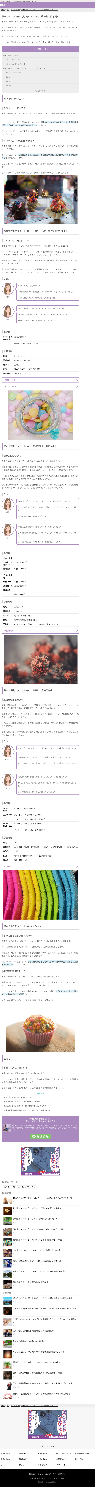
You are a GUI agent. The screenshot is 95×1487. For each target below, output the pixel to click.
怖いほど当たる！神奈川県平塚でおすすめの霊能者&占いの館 (38, 1351)
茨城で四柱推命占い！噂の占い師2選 (28, 1341)
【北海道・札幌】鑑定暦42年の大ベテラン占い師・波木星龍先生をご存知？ (44, 1308)
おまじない (42, 1464)
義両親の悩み (61, 1459)
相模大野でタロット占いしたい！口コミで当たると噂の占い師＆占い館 (42, 1197)
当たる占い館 (15, 10)
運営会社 (61, 1474)
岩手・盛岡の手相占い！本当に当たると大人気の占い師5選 (37, 1373)
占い (8, 10)
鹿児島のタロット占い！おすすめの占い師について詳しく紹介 (39, 1229)
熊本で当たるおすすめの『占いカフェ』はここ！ (22, 1097)
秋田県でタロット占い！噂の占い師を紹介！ (31, 1282)
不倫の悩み (23, 1453)
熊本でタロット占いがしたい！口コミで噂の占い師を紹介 (39, 10)
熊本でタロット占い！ (10, 55)
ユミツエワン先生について (15, 73)
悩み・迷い (79, 1459)
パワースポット (62, 1464)
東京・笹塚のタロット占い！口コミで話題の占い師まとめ (37, 1261)
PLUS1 (7, 866)
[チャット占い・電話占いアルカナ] (40, 1175)
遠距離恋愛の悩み (82, 1453)
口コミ (8, 77)
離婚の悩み (23, 1459)
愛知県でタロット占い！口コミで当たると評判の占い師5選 (37, 1239)
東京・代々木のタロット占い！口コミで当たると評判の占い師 (39, 1271)
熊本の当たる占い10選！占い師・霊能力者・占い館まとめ (25, 1106)
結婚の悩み (5, 1453)
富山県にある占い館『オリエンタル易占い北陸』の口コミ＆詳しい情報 (42, 1298)
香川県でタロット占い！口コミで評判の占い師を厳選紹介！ (38, 1208)
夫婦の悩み (5, 1459)
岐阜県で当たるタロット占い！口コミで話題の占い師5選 (36, 1250)
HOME (3, 10)
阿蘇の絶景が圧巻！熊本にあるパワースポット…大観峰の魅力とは (28, 1110)
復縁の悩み (42, 1453)
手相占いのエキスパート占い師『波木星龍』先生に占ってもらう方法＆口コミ (44, 1320)
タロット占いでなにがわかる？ (16, 64)
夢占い (22, 1464)
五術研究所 (9, 630)
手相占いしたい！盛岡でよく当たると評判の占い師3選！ (36, 1362)
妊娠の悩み (42, 1459)
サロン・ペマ (9, 380)
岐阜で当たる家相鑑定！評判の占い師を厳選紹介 (33, 1330)
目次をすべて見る (41, 91)
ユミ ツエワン (10, 386)
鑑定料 (8, 81)
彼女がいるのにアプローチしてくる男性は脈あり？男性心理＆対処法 (41, 1394)
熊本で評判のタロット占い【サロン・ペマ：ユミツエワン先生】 (25, 68)
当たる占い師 (9, 1187)
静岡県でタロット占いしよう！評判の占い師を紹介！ (35, 1218)
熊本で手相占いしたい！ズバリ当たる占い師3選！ (22, 1101)
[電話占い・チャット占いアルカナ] (47, 1438)
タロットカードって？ (13, 60)
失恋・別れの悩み (63, 1453)
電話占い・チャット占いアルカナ (42, 1474)
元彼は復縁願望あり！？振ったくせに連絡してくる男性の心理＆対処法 (42, 1383)
